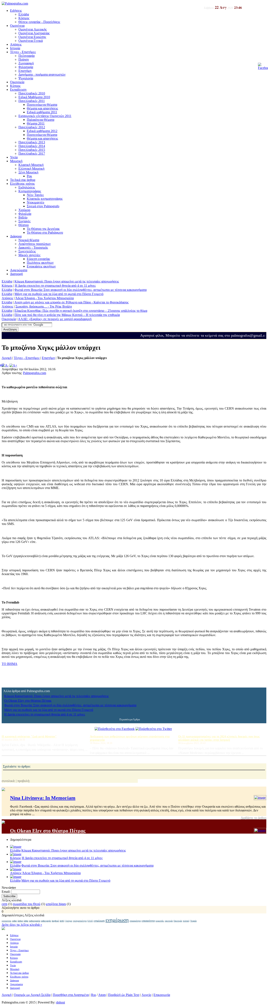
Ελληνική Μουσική (31, 168)
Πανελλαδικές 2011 (31, 101)
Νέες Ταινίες (35, 195)
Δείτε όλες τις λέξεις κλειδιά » (22, 924)
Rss (93, 995)
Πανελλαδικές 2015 (31, 150)
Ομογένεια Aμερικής (32, 29)
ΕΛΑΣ (90, 921)
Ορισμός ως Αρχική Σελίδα (32, 995)
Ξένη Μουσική (28, 172)
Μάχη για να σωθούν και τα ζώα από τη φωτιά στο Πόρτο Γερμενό (58, 294)
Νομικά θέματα (28, 240)
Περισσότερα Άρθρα (129, 719)
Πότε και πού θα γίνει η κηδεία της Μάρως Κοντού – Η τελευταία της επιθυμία (67, 315)
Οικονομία (17, 82)
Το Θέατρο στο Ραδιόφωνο (45, 232)
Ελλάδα (23, 14)
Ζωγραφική (26, 63)
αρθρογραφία (34, 921)
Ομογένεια (17, 25)
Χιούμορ (24, 210)
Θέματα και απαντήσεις (42, 108)
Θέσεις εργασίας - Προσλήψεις (39, 22)
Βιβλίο (22, 217)
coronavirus (6, 921)
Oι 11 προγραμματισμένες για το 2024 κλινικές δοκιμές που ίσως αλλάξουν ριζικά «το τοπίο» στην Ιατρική (219, 738)
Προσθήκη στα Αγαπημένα (71, 995)
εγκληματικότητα (80, 921)
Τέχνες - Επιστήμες (23, 52)
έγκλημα (68, 921)
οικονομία (169, 921)
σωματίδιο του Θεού (26, 904)
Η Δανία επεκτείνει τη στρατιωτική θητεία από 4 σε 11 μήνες (55, 285)
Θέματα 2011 (36, 123)
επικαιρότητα (135, 921)
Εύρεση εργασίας (38, 259)
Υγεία (14, 157)
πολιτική (186, 921)
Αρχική (7, 358)
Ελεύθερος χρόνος (22, 183)
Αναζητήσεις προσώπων (34, 244)
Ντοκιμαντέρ (35, 202)
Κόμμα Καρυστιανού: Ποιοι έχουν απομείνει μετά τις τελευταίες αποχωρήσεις (66, 281)
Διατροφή (16, 274)
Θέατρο (23, 225)
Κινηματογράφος (29, 191)
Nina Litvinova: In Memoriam (42, 798)
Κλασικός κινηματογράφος (45, 198)
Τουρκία (193, 921)
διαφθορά (55, 921)
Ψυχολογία (25, 78)
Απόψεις (16, 44)
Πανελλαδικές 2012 (31, 127)
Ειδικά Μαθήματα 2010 (34, 97)
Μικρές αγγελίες (29, 255)
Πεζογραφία (26, 55)
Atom (102, 995)
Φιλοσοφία (25, 67)
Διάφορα (16, 236)
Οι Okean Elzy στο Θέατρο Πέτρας (28, 700)
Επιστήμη (24, 71)
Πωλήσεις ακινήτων (40, 262)
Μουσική (16, 161)
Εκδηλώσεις (26, 187)
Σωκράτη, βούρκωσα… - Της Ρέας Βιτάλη (43, 306)
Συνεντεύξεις (27, 251)
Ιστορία (15, 48)
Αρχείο (146, 995)
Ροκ (29, 176)
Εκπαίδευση (18, 89)
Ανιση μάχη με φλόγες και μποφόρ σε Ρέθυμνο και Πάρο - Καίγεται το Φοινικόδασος (71, 302)
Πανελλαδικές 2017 (31, 153)
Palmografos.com (34, 373)
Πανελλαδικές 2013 (31, 142)
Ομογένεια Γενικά (30, 40)
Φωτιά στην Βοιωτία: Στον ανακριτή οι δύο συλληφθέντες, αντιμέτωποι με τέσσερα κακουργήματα (80, 290)
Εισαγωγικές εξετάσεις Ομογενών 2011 (44, 116)
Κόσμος (23, 18)
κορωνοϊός (160, 921)
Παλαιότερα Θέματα (40, 119)
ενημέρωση (99, 920)
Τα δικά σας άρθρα (22, 180)
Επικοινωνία (161, 995)
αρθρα (14, 921)
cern (4, 904)
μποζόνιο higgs (56, 904)
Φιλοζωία (24, 213)
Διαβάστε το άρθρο (253, 818)
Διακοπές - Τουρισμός (33, 247)
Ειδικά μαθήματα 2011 (42, 112)
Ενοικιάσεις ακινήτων (41, 266)
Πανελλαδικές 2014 (31, 146)
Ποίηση (23, 59)
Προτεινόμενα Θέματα (42, 104)
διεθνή (62, 921)
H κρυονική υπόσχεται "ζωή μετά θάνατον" (29, 736)
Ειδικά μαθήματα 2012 (42, 131)
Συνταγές (24, 221)
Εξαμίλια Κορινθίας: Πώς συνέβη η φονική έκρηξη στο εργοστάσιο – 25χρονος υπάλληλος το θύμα (80, 310)
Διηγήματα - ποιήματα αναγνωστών (42, 74)
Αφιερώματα (18, 270)
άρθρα (20, 921)
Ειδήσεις (16, 10)
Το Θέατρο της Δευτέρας (43, 228)
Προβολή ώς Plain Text (123, 995)
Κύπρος (15, 86)
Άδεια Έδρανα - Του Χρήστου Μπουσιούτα (44, 298)
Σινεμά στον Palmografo (43, 206)
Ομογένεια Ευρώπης (32, 37)
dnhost (60, 1002)
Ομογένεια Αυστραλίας (34, 33)
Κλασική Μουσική (31, 165)
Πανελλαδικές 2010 (31, 93)
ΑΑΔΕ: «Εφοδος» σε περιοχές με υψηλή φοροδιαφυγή (54, 319)
